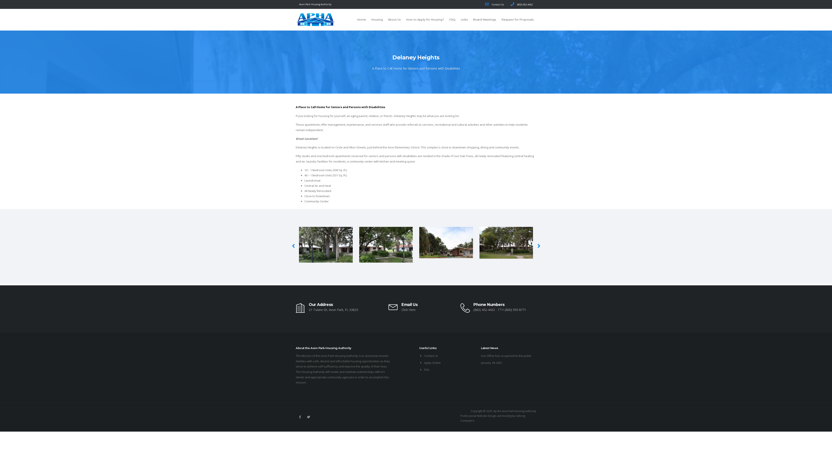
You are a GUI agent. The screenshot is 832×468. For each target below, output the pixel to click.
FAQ (452, 19)
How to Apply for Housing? (425, 19)
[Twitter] (308, 417)
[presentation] (293, 245)
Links (464, 19)
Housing (377, 19)
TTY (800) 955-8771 (512, 310)
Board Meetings (484, 19)
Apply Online (432, 363)
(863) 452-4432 (524, 4)
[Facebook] (300, 417)
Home (361, 19)
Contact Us (497, 4)
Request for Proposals (517, 19)
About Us (394, 19)
